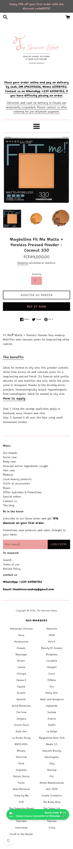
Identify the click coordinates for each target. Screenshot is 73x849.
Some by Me (21, 795)
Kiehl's (51, 725)
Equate (21, 686)
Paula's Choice (21, 776)
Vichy (51, 827)
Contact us (10, 501)
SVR (21, 802)
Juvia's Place (21, 725)
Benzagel (21, 654)
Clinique (21, 673)
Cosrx (51, 673)
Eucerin (21, 692)
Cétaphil (52, 667)
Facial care (10, 457)
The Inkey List (51, 808)
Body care (9, 461)
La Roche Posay (21, 737)
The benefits (13, 357)
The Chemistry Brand (21, 808)
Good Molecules (21, 705)
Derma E (21, 680)
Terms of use (11, 564)
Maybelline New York (52, 737)
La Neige (51, 731)
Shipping (22, 262)
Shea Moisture (21, 789)
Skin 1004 (52, 789)
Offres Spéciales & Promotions (22, 492)
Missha (21, 750)
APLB (52, 635)
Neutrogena (52, 757)
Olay (52, 763)
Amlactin (51, 628)
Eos (52, 686)
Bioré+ (21, 660)
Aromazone (21, 641)
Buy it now (36, 306)
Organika (21, 770)
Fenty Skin (52, 692)
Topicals (51, 821)
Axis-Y (51, 641)
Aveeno (21, 648)
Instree (51, 712)
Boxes (6, 488)
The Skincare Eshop (47, 610)
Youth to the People (21, 834)
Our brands (10, 453)
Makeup (8, 474)
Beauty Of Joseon (51, 648)
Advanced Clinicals (21, 628)
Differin (51, 680)
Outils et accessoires (16, 483)
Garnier (21, 699)
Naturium (21, 757)
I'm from (21, 712)
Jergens (21, 718)
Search (7, 560)
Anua (21, 635)
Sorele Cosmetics (52, 795)
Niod (21, 763)
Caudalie (52, 660)
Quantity (36, 274)
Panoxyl (51, 770)
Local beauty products (17, 479)
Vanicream (21, 827)
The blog (8, 505)
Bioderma (51, 654)
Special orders (12, 496)
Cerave (21, 667)
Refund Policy (11, 568)
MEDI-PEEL (21, 744)
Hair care (9, 470)
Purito (21, 782)
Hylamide (51, 705)
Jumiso (51, 718)
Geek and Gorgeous (52, 699)
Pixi (52, 776)
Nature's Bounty (51, 750)
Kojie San (21, 731)
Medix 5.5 (52, 744)
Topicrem (21, 821)
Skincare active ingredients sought (25, 466)
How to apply (14, 398)
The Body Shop (52, 802)
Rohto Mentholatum (52, 782)
